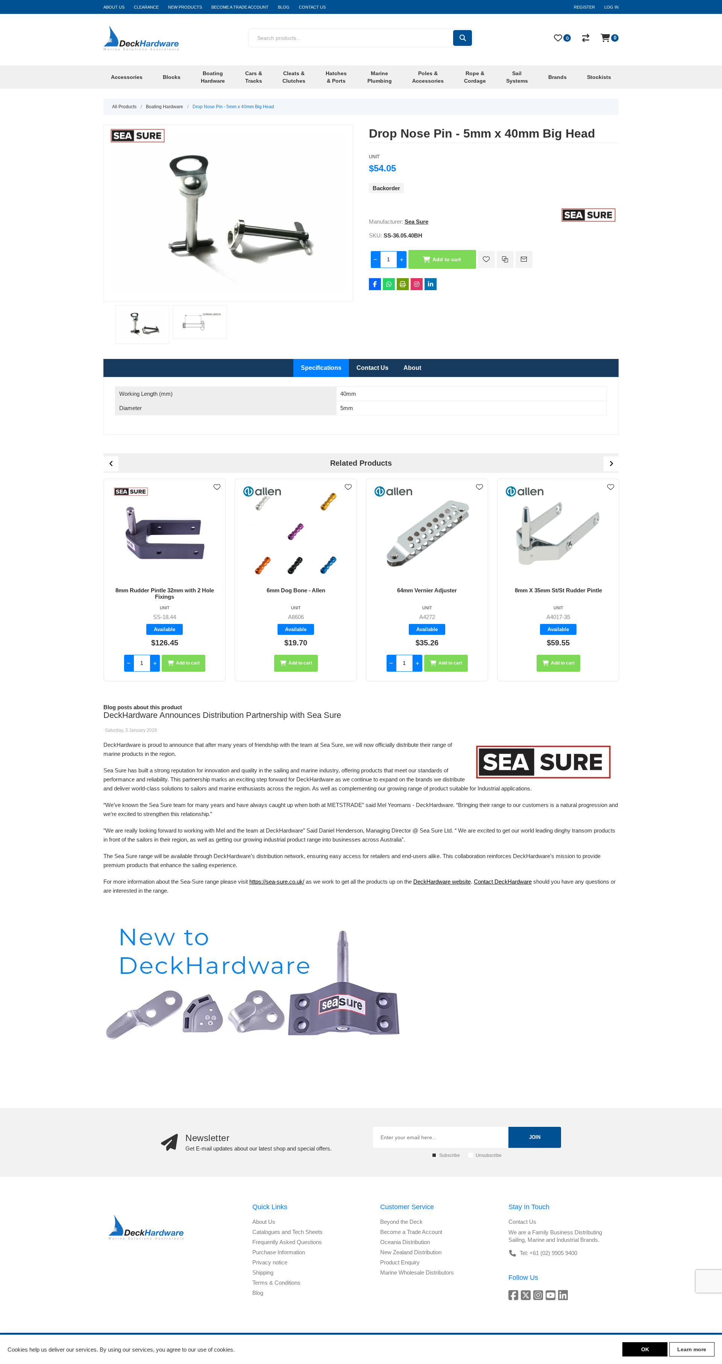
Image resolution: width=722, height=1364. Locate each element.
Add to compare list (505, 259)
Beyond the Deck (401, 1222)
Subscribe (449, 1155)
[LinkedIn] (431, 284)
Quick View (217, 498)
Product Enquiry (400, 1262)
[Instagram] (417, 284)
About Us (263, 1222)
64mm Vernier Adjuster (296, 590)
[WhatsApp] (389, 284)
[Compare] (585, 38)
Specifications (321, 368)
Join (534, 1137)
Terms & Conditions (276, 1282)
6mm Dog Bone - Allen (164, 590)
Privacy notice (269, 1262)
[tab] (321, 368)
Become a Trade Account (411, 1232)
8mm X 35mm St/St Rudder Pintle (427, 590)
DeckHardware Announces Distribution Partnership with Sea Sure (222, 715)
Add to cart (446, 259)
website (460, 881)
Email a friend (524, 259)
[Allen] (131, 491)
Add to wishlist (486, 259)
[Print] (403, 284)
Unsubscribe (489, 1155)
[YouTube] (552, 1295)
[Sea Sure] (588, 221)
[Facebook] (375, 284)
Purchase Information (278, 1252)
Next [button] (611, 463)
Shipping (262, 1272)
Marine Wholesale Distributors (417, 1272)
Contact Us (372, 368)
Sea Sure (416, 221)
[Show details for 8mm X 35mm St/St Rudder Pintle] (427, 532)
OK (645, 1349)
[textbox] (350, 37)
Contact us (522, 1222)
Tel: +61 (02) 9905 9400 (548, 1253)
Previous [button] (110, 463)
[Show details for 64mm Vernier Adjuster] (296, 532)
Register (584, 7)
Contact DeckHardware (503, 881)
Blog (257, 1293)
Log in (611, 7)
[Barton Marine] (524, 491)
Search (462, 38)
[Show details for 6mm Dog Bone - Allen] (164, 532)
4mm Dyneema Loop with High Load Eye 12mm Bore (558, 593)
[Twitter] (527, 1295)
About (412, 368)
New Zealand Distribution (410, 1252)
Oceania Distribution (405, 1242)
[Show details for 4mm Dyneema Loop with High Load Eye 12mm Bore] (558, 532)
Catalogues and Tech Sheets (287, 1232)
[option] (142, 324)
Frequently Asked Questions (287, 1242)
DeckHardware (431, 881)
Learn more (691, 1349)
